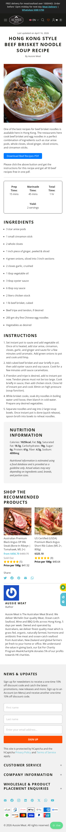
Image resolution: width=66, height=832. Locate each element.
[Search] (43, 20)
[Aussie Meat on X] (40, 800)
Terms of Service (46, 752)
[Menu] (5, 20)
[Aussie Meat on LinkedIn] (27, 800)
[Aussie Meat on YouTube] (54, 800)
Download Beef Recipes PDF (23, 156)
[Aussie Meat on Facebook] (13, 800)
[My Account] (53, 20)
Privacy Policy (23, 752)
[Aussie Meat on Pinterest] (34, 800)
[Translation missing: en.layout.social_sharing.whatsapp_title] (32, 578)
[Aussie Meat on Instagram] (20, 800)
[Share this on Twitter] (6, 578)
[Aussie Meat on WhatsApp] (47, 800)
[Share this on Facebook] (12, 578)
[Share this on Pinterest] (18, 578)
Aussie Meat (19, 825)
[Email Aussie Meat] (7, 800)
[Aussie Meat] (16, 20)
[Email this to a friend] (25, 578)
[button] (34, 20)
